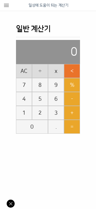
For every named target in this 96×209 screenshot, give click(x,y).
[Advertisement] (50, 148)
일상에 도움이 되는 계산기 (48, 5)
